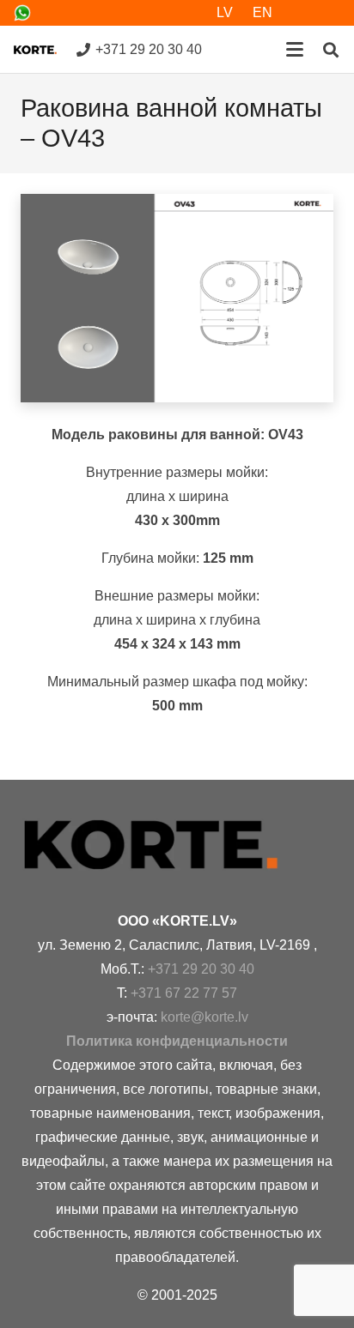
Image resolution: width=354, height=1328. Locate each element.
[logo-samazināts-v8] (35, 49)
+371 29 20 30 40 (201, 969)
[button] (294, 49)
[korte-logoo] (177, 844)
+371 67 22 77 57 (184, 993)
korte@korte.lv (204, 1017)
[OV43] (177, 298)
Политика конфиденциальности (177, 1041)
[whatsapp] (22, 12)
